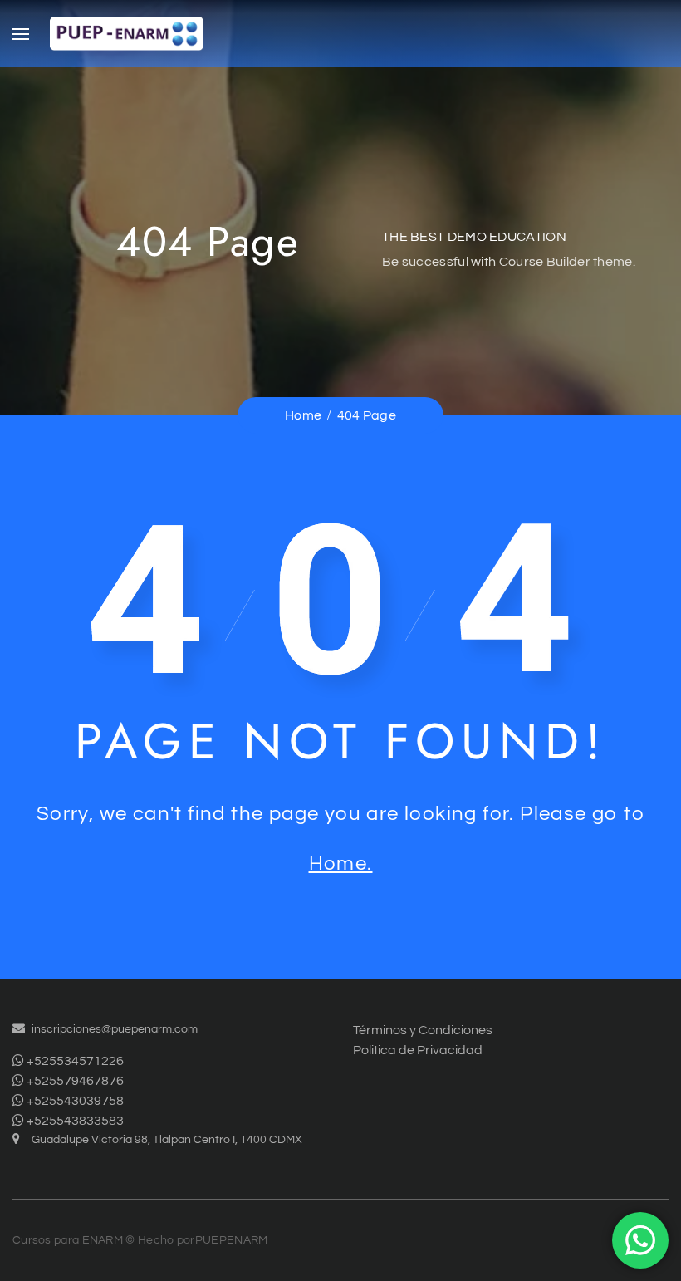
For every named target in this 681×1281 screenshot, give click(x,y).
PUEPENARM (231, 1240)
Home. (341, 863)
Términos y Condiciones (422, 1030)
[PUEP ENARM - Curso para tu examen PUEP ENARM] (126, 34)
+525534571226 (74, 1061)
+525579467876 (74, 1080)
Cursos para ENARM (67, 1240)
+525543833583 (74, 1120)
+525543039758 (74, 1100)
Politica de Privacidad (418, 1050)
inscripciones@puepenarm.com (115, 1029)
